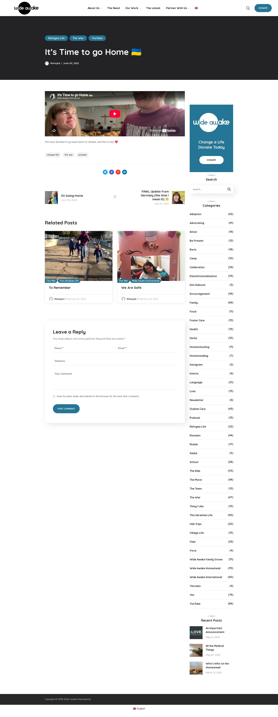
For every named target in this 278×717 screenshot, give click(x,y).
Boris (193, 249)
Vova (193, 550)
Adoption (195, 214)
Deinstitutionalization (203, 276)
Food (193, 311)
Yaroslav (195, 586)
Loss (192, 391)
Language (196, 382)
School (194, 462)
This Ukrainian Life (69, 280)
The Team (196, 488)
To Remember (60, 288)
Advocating (197, 223)
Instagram (196, 364)
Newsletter (197, 400)
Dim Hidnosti (197, 285)
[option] (78, 267)
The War (78, 38)
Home (193, 338)
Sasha (193, 453)
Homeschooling (199, 347)
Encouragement (200, 293)
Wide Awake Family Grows (206, 559)
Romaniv (195, 435)
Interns (194, 373)
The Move (196, 479)
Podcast (195, 417)
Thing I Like (197, 506)
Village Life (197, 532)
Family (194, 302)
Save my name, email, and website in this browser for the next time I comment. (98, 396)
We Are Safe (131, 288)
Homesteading (199, 355)
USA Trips (195, 524)
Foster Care (197, 320)
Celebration (197, 267)
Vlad (192, 541)
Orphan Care (198, 408)
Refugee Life (56, 38)
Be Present (197, 240)
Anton (193, 231)
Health (194, 329)
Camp (193, 258)
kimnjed (55, 63)
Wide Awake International (145, 280)
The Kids (195, 470)
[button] (248, 8)
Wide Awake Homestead (205, 568)
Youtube (82, 154)
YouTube (97, 38)
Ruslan (194, 444)
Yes (192, 594)
